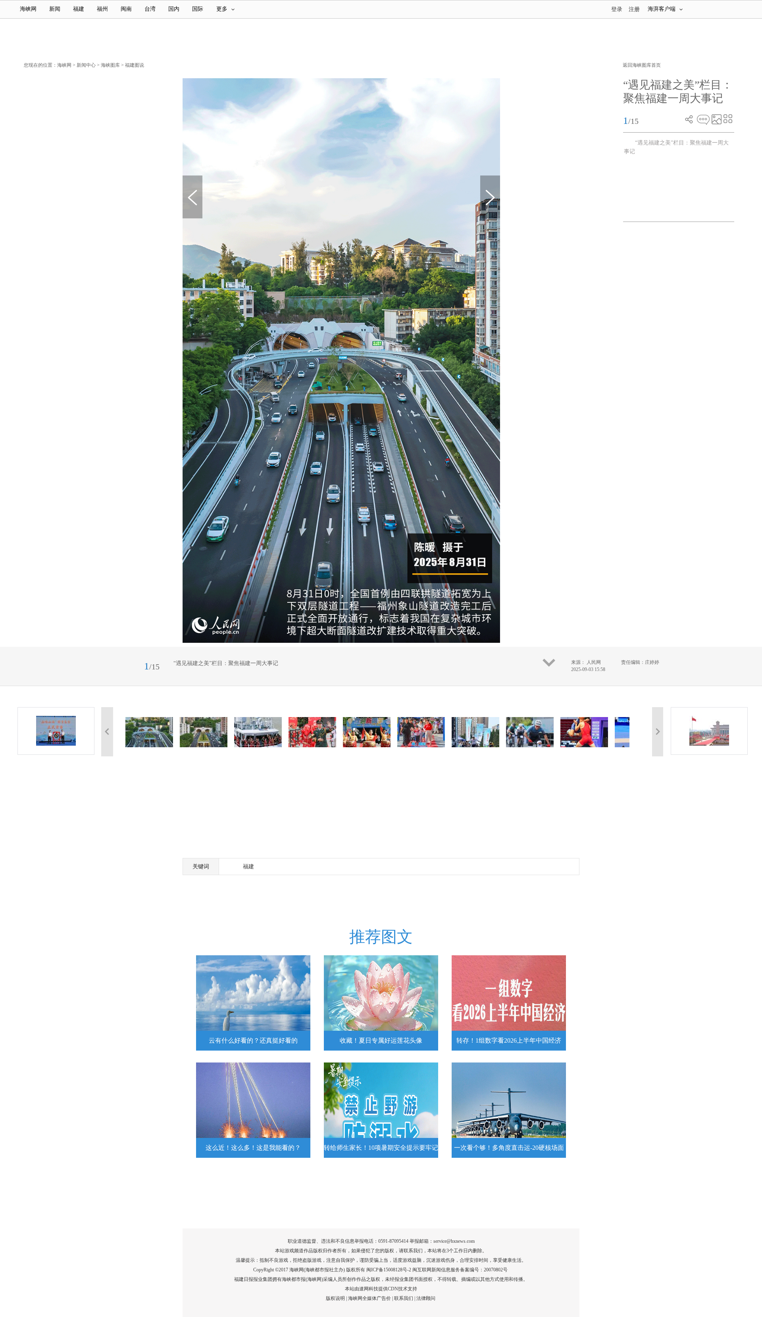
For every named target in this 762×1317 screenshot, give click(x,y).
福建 (78, 9)
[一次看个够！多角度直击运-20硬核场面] (509, 1110)
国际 (197, 9)
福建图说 (134, 65)
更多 (221, 9)
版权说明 (335, 1298)
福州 (102, 9)
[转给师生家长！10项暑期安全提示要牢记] (381, 1110)
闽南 (126, 9)
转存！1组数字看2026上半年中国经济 (508, 1040)
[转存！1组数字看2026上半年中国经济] (509, 1003)
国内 (173, 9)
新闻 (54, 9)
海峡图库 (110, 65)
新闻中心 (86, 65)
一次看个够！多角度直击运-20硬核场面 (509, 1147)
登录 (616, 9)
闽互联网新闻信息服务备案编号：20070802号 (460, 1270)
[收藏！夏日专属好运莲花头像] (381, 1003)
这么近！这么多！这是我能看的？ (253, 1147)
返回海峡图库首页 (642, 65)
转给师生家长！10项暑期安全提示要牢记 (381, 1147)
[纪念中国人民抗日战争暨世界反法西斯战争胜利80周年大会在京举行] (709, 731)
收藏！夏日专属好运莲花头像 (381, 1040)
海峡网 (28, 9)
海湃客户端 (661, 9)
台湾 (150, 9)
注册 (634, 9)
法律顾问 (425, 1298)
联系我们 (403, 1298)
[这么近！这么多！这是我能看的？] (253, 1110)
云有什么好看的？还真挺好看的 (253, 1040)
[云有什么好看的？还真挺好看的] (253, 1003)
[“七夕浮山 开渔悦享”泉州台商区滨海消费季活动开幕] (55, 731)
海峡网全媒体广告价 (369, 1298)
